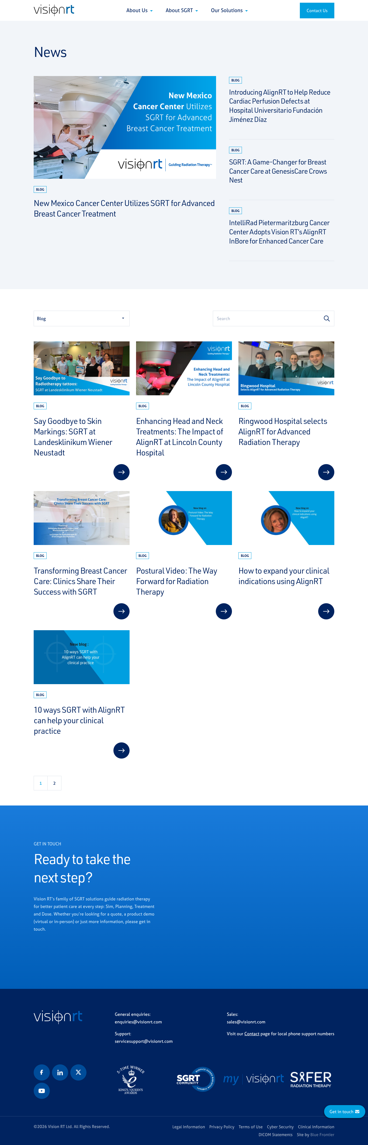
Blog (41, 318)
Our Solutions (227, 10)
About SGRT (180, 10)
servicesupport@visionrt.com (144, 1041)
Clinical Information (316, 1126)
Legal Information (188, 1126)
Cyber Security (280, 1126)
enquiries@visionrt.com (138, 1021)
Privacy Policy (221, 1126)
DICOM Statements (276, 1134)
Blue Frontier (322, 1134)
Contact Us (317, 10)
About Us (137, 10)
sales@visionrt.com (246, 1021)
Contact (251, 1033)
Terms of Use (251, 1126)
